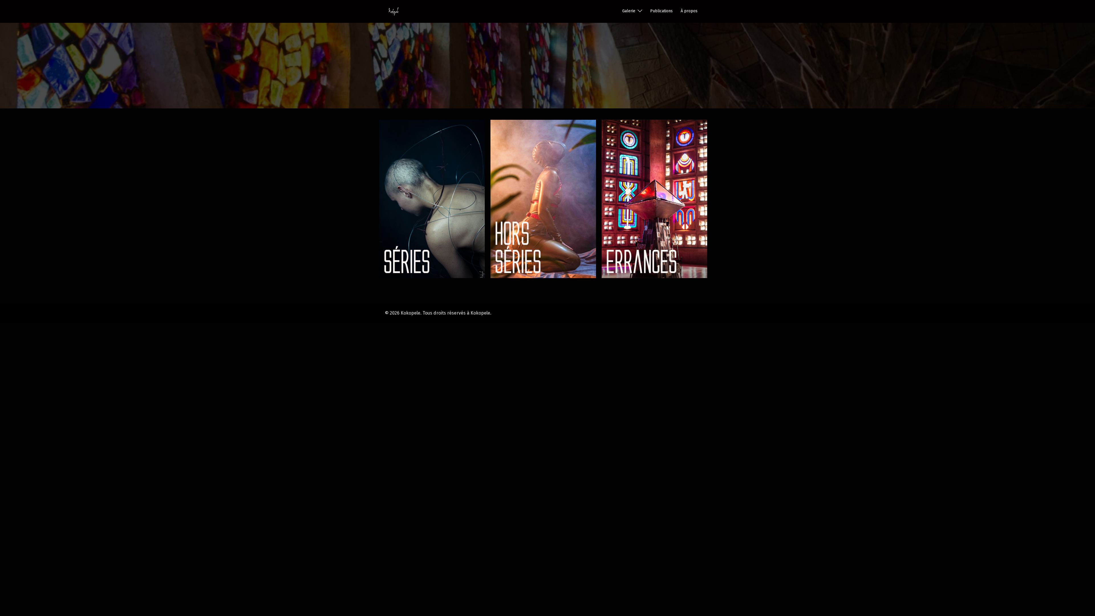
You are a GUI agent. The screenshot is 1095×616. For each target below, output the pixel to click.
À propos (689, 11)
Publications (661, 11)
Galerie (628, 11)
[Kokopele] (393, 11)
